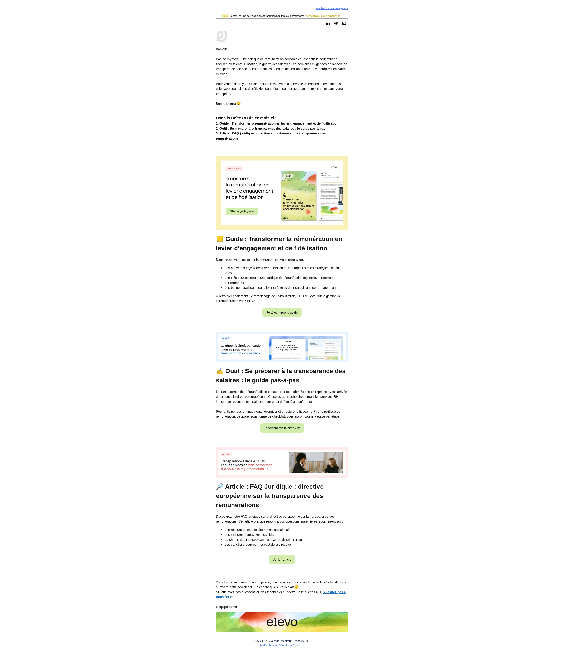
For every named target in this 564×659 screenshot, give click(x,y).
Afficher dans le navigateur (332, 8)
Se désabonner (268, 645)
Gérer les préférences (292, 645)
